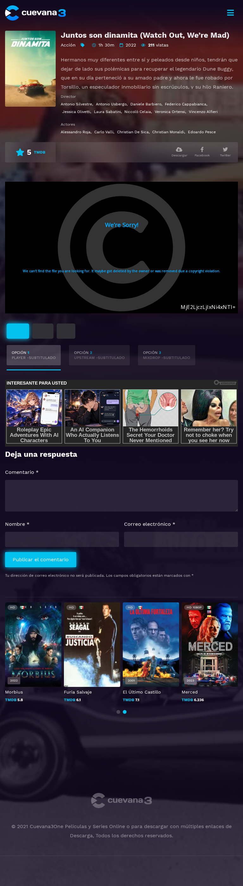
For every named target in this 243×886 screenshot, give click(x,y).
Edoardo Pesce (202, 132)
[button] (118, 712)
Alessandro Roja (75, 132)
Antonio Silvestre (76, 104)
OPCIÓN (34, 355)
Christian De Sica (133, 132)
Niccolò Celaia (137, 112)
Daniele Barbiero (145, 104)
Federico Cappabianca (185, 104)
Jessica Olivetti (76, 112)
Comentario (22, 472)
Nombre (17, 524)
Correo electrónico (149, 524)
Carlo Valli (103, 132)
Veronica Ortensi (170, 112)
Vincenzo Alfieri (203, 112)
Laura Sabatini (107, 112)
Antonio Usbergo (111, 104)
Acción (68, 44)
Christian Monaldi (168, 132)
